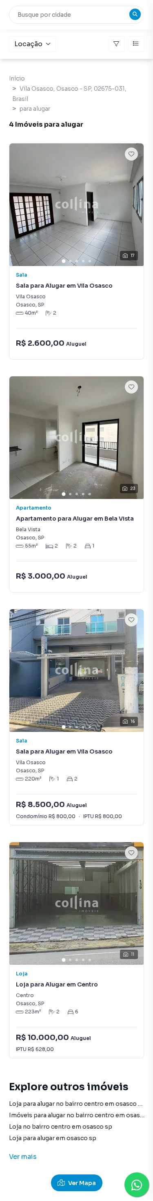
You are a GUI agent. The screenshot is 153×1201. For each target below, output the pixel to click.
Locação (28, 44)
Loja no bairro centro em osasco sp (60, 1126)
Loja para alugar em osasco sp (52, 1138)
